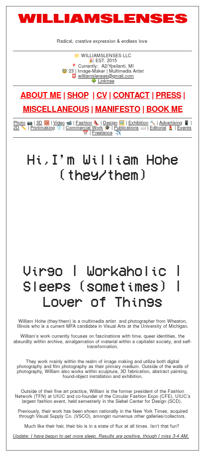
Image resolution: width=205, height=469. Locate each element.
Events (184, 127)
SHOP (78, 94)
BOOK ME (164, 108)
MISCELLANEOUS (56, 108)
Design (110, 122)
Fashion (84, 122)
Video (59, 122)
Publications (126, 127)
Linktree (106, 81)
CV (102, 94)
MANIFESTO (117, 108)
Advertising (170, 122)
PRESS (168, 94)
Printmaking (42, 127)
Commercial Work (84, 127)
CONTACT (131, 94)
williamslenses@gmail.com (106, 76)
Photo (19, 122)
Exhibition (138, 122)
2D (16, 127)
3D (39, 122)
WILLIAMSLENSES (103, 18)
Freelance (102, 132)
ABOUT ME (40, 94)
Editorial (158, 127)
